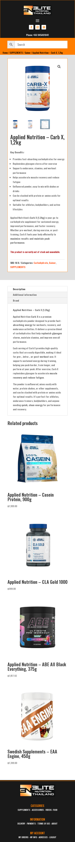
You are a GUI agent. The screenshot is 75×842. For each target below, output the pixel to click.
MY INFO (33, 837)
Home (5, 52)
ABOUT (55, 823)
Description (19, 289)
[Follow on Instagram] (37, 27)
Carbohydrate (41, 263)
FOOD (55, 809)
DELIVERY (21, 823)
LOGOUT (52, 837)
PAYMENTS (31, 823)
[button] (59, 67)
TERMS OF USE (44, 823)
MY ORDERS (23, 837)
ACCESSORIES (38, 809)
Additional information (25, 294)
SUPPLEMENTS (16, 52)
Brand (16, 300)
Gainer (28, 52)
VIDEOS (49, 809)
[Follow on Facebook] (31, 27)
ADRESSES (43, 837)
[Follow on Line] (44, 27)
